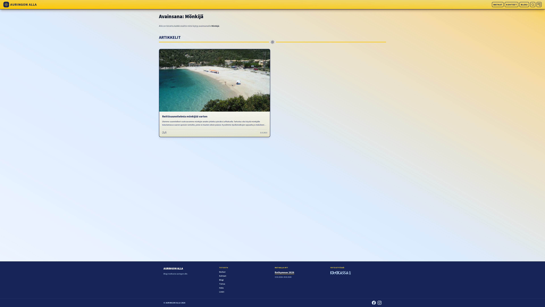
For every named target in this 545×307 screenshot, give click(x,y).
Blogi (524, 4)
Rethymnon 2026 (284, 272)
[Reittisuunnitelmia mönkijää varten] (214, 80)
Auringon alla (173, 268)
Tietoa (222, 284)
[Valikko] (539, 4)
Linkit (221, 292)
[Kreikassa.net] (340, 273)
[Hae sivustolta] (532, 4)
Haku (221, 288)
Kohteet (511, 4)
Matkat (497, 4)
